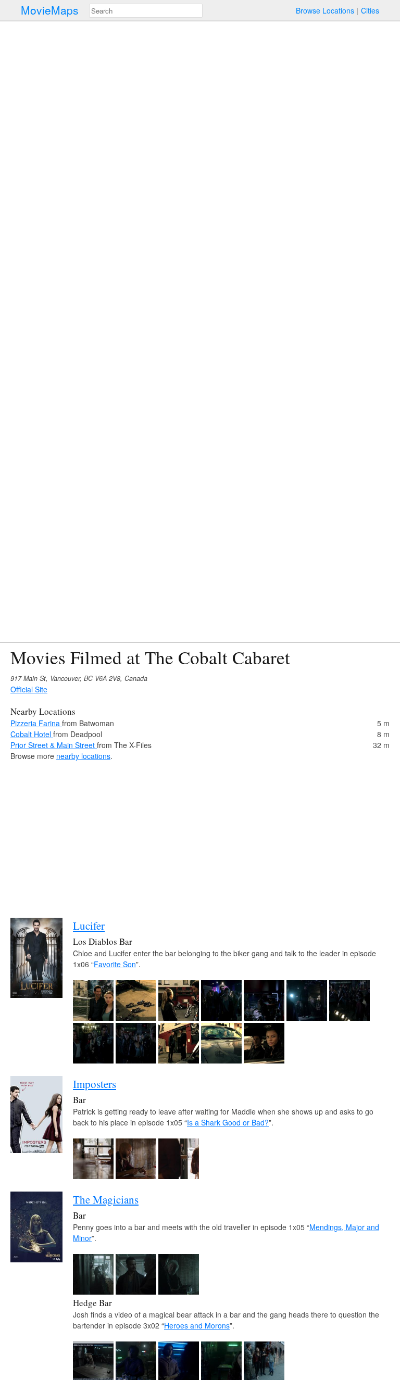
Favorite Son (115, 964)
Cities (370, 10)
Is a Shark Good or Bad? (228, 1122)
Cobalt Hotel (31, 734)
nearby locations (83, 756)
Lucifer (89, 925)
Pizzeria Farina (36, 723)
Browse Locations (325, 10)
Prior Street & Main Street (53, 745)
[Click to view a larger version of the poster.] (36, 995)
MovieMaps (50, 10)
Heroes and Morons (197, 1325)
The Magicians (106, 1199)
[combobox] (146, 11)
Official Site (28, 689)
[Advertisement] (200, 834)
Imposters (94, 1084)
